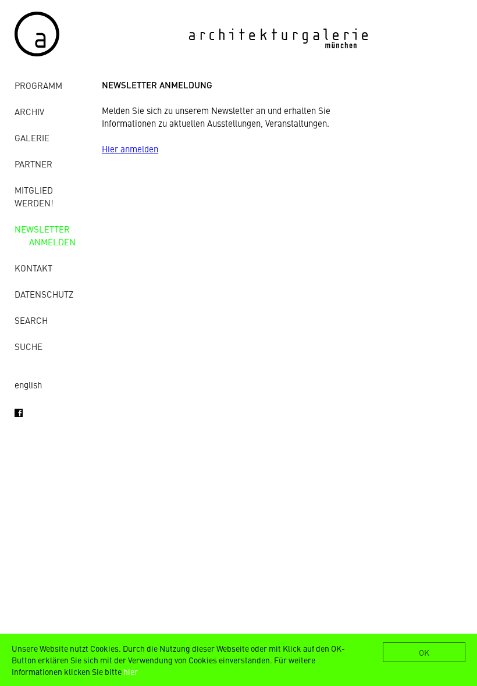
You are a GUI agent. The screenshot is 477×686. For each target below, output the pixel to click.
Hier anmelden (130, 148)
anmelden (52, 241)
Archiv (29, 111)
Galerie (32, 137)
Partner (33, 164)
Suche (28, 346)
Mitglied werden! (34, 196)
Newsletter (42, 229)
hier (130, 671)
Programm (38, 85)
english (28, 384)
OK (424, 652)
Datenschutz (44, 294)
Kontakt (33, 268)
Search (31, 320)
